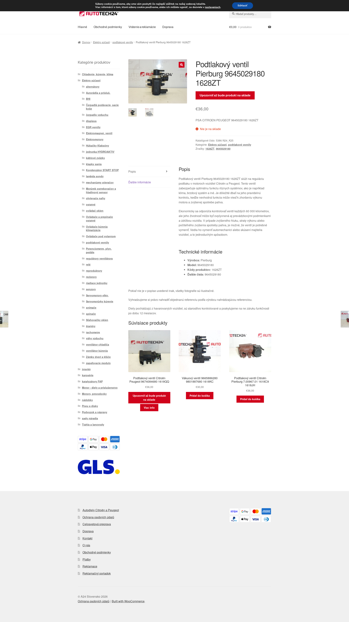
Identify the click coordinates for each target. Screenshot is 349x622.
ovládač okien (94, 210)
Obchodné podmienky (108, 27)
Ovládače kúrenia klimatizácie (97, 228)
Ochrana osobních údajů (98, 517)
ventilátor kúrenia (97, 350)
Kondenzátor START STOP (102, 170)
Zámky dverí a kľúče (98, 357)
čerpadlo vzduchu (97, 115)
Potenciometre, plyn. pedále (99, 250)
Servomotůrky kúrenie (99, 301)
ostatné (90, 204)
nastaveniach (212, 7)
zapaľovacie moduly (98, 363)
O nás (86, 545)
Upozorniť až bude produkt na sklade (225, 95)
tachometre (93, 332)
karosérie (87, 375)
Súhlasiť (243, 5)
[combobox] (250, 13)
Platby (87, 559)
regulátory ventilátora (99, 258)
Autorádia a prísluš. (98, 93)
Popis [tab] (132, 171)
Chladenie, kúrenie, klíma (97, 74)
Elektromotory (94, 139)
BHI (88, 99)
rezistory (91, 277)
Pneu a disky (90, 406)
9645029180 (223, 148)
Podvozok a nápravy (94, 412)
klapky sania (94, 164)
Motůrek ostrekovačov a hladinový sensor (101, 190)
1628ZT (209, 148)
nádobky (87, 400)
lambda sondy (95, 176)
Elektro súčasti (101, 42)
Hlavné (82, 27)
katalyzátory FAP (92, 381)
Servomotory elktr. (97, 295)
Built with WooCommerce (128, 601)
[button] (181, 65)
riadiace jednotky (96, 283)
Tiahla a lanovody (93, 424)
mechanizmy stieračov (100, 182)
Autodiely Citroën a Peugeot (101, 510)
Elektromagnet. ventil (99, 133)
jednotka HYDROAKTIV (100, 151)
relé (88, 264)
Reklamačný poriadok (97, 573)
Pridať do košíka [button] (200, 395)
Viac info (149, 407)
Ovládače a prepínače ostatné (99, 218)
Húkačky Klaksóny (97, 145)
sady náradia (90, 418)
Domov (86, 42)
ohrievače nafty (95, 198)
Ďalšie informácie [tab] (139, 182)
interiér (86, 369)
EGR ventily (93, 127)
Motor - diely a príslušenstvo (100, 387)
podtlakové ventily (123, 42)
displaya (91, 121)
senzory (91, 289)
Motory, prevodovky (94, 394)
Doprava (167, 27)
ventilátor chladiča (97, 344)
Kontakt (87, 538)
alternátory (92, 86)
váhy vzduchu (94, 338)
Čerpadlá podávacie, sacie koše (102, 106)
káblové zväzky (95, 158)
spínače (91, 314)
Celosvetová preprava (97, 524)
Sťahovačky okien (97, 320)
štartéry (90, 326)
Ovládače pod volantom (101, 236)
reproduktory (94, 270)
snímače (91, 307)
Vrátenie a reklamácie (142, 27)
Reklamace (90, 566)
